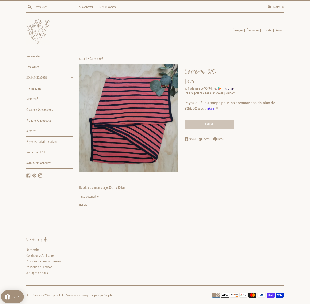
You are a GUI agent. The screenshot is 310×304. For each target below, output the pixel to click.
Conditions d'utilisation (40, 255)
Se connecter (86, 7)
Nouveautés (33, 56)
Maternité (49, 98)
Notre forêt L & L (35, 152)
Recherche (32, 249)
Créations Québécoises (39, 109)
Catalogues (49, 67)
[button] (234, 88)
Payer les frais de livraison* (49, 141)
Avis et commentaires (38, 163)
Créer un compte (107, 7)
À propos (49, 131)
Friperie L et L (58, 295)
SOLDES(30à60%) (49, 77)
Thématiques (49, 88)
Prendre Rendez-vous (38, 120)
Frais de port (192, 93)
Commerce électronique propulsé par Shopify (89, 295)
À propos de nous (37, 272)
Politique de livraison (39, 267)
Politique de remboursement (44, 261)
